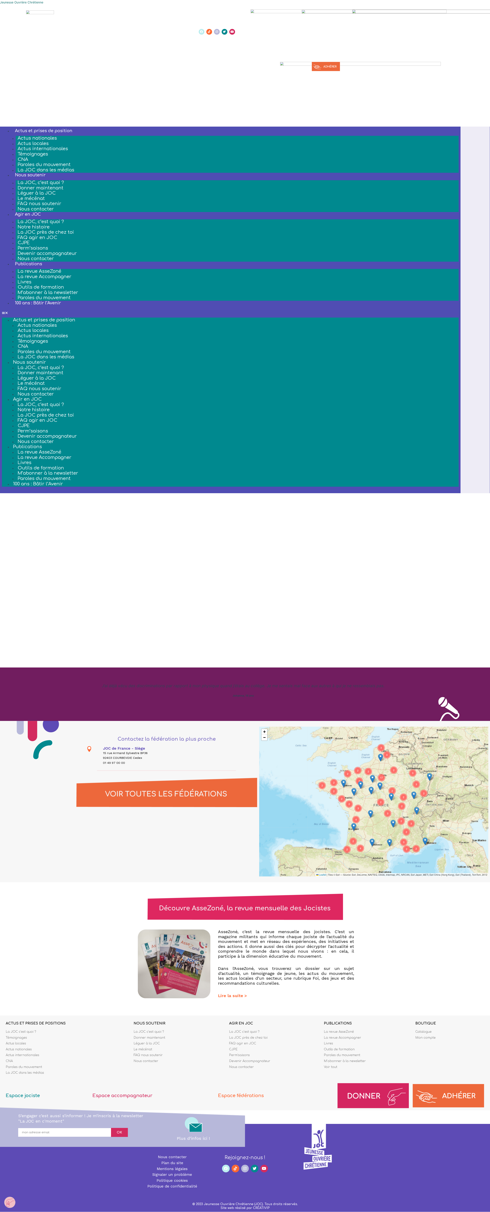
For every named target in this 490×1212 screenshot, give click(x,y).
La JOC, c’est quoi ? (41, 182)
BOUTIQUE (425, 1023)
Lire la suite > (232, 995)
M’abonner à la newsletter (48, 292)
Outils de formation (41, 287)
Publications (28, 264)
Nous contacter (36, 209)
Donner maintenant (40, 188)
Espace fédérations (241, 1095)
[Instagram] (217, 32)
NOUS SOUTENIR (149, 1023)
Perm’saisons (33, 248)
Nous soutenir (30, 175)
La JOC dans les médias (46, 170)
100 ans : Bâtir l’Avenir (38, 303)
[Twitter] (224, 32)
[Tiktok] (209, 32)
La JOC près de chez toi (46, 232)
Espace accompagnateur (122, 1095)
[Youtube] (232, 32)
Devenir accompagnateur (47, 253)
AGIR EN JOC (241, 1023)
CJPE (24, 242)
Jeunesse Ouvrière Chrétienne (21, 2)
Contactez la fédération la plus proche (167, 739)
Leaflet (322, 874)
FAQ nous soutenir (39, 203)
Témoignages (33, 154)
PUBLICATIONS (338, 1023)
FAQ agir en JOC (37, 237)
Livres (24, 282)
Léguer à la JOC (37, 193)
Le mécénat (31, 198)
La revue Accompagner (44, 276)
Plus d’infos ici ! (193, 1138)
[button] (230, 312)
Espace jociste (23, 1095)
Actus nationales (37, 138)
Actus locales (33, 143)
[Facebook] (201, 32)
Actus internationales (43, 148)
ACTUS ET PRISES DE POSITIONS (36, 1023)
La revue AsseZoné (39, 271)
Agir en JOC (28, 214)
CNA (23, 159)
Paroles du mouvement (44, 164)
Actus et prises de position (43, 131)
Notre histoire (34, 227)
